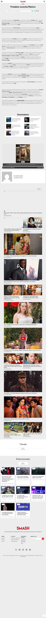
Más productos (23, 449)
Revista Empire (20, 100)
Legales (13, 536)
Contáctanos (23, 539)
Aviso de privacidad (14, 539)
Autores (2, 541)
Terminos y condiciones (15, 537)
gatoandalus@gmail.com (18, 177)
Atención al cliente (23, 537)
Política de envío (14, 541)
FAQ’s (22, 543)
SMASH (2, 536)
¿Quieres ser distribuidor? (23, 541)
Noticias (3, 539)
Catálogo (3, 537)
